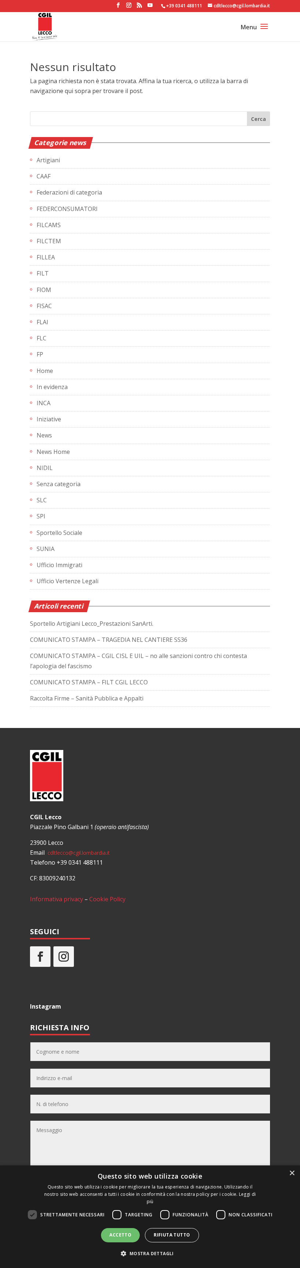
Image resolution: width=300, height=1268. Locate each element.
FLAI (42, 322)
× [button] (292, 1173)
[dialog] (150, 1216)
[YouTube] (150, 7)
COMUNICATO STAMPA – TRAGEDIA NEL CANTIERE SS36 (108, 640)
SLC (42, 500)
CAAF (43, 176)
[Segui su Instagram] (63, 956)
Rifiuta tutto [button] (172, 1235)
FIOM (44, 290)
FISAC (44, 306)
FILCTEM (49, 241)
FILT (43, 273)
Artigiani (48, 160)
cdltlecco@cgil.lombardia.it (78, 852)
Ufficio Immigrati (59, 565)
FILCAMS (49, 225)
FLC (41, 338)
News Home (53, 452)
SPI (41, 516)
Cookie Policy (107, 899)
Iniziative (49, 419)
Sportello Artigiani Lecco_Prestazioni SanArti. (91, 624)
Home (45, 371)
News (44, 435)
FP (40, 354)
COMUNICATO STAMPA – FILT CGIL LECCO (89, 682)
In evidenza (52, 387)
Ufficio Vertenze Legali (67, 581)
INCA (43, 403)
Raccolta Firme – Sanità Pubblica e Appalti (86, 698)
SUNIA (46, 549)
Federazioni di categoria (69, 192)
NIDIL (45, 468)
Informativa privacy (56, 899)
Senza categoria (58, 484)
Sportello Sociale (59, 533)
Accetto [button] (120, 1235)
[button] (149, 1253)
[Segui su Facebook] (40, 956)
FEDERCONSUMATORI (67, 209)
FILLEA (46, 257)
